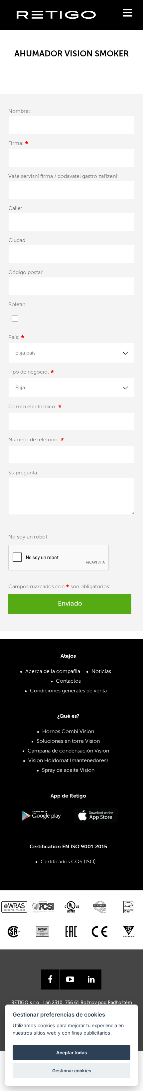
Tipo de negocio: (31, 373)
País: (16, 338)
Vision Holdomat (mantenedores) (68, 760)
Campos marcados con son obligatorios (58, 588)
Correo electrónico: (35, 407)
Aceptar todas (71, 1052)
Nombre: (19, 111)
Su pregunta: (23, 473)
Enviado (70, 604)
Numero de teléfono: (36, 440)
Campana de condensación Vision (68, 751)
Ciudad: (17, 240)
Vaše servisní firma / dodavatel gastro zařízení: (63, 176)
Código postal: (26, 272)
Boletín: (17, 304)
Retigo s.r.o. (61, 25)
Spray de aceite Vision (68, 770)
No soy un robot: (28, 537)
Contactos (68, 681)
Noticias (101, 671)
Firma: (18, 144)
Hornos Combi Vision (68, 731)
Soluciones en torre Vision (68, 741)
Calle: (15, 208)
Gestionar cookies (71, 1070)
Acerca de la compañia (52, 671)
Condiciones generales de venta (68, 691)
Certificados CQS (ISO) (68, 862)
